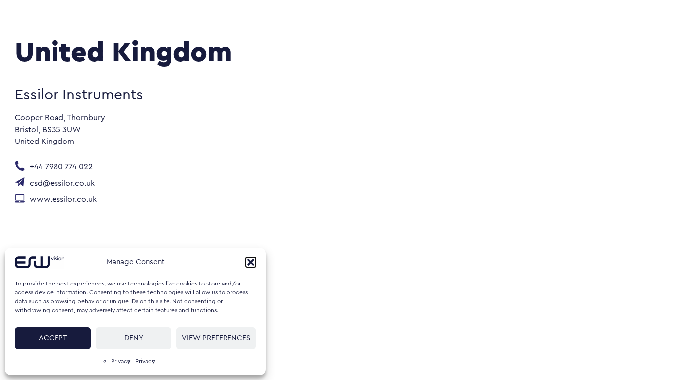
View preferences (216, 338)
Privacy (120, 361)
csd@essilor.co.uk (62, 184)
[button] (251, 262)
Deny (133, 338)
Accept (53, 338)
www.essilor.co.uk (63, 200)
